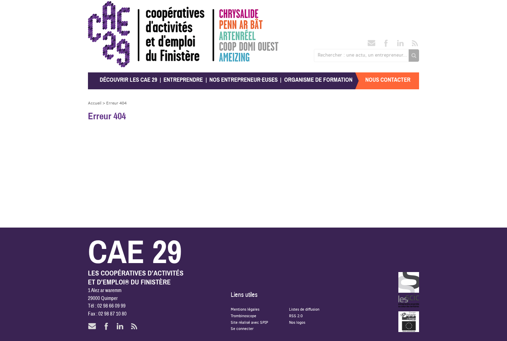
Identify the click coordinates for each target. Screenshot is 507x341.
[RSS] (415, 45)
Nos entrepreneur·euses (243, 79)
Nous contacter (387, 79)
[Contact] (371, 45)
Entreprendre (183, 79)
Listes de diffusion (304, 309)
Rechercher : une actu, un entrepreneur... (362, 55)
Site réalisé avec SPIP (249, 322)
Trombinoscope (243, 315)
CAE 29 (103, 7)
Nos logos (297, 322)
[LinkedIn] (400, 45)
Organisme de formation (318, 79)
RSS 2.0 (296, 315)
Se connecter (242, 328)
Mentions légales (245, 309)
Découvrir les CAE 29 (128, 79)
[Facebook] (386, 45)
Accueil (94, 103)
